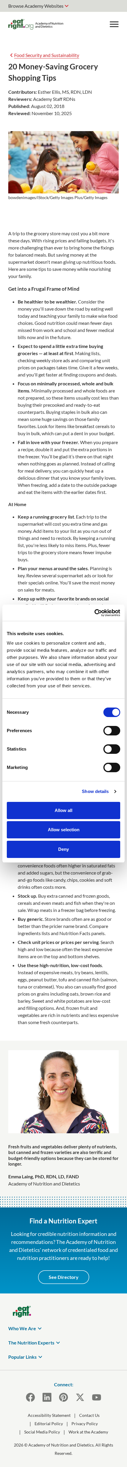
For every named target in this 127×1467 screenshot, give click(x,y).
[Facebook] (30, 1397)
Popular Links (22, 1357)
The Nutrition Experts (31, 1342)
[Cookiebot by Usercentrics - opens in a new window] (94, 613)
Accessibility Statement (49, 1415)
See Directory (64, 1277)
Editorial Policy (49, 1423)
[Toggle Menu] (114, 24)
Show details (95, 791)
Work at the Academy (88, 1431)
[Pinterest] (63, 1397)
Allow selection (63, 829)
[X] (80, 1397)
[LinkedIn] (47, 1397)
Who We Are (22, 1328)
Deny (63, 849)
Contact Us (89, 1415)
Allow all (63, 810)
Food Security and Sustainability (46, 55)
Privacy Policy (84, 1423)
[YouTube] (96, 1397)
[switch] (111, 730)
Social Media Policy (42, 1431)
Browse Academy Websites (36, 6)
